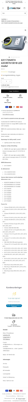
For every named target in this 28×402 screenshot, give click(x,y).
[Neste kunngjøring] (25, 2)
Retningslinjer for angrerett (20, 393)
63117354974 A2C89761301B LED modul (11, 23)
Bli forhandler (6, 370)
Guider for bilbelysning (8, 377)
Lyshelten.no (9, 393)
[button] (3, 8)
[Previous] (2, 41)
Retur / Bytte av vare (8, 380)
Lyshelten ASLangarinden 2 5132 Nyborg (6, 337)
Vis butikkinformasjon (8, 114)
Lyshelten (3, 19)
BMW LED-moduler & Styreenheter (10, 21)
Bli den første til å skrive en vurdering (14, 305)
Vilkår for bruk (20, 396)
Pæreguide (6, 367)
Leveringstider (6, 373)
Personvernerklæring (11, 396)
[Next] (25, 41)
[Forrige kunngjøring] (2, 2)
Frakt (9, 86)
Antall (2, 78)
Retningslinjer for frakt (10, 398)
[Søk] (25, 13)
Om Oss (5, 363)
